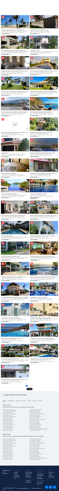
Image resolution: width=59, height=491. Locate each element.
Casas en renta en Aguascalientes (9, 438)
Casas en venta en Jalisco (7, 419)
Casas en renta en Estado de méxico (9, 445)
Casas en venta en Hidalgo (34, 417)
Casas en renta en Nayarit (34, 449)
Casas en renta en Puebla (7, 452)
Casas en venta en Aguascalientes (9, 409)
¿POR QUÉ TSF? (51, 472)
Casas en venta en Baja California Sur (9, 411)
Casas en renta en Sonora (34, 455)
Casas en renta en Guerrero (7, 447)
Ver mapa (29, 389)
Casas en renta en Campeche (35, 440)
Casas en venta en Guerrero (8, 417)
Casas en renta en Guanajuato (35, 445)
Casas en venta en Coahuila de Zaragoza (37, 413)
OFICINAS (16, 473)
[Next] (34, 385)
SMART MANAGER (29, 473)
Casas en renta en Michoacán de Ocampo (37, 448)
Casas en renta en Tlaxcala (8, 458)
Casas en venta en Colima (7, 415)
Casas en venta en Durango (34, 415)
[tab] (13, 27)
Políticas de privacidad (36, 488)
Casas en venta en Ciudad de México (9, 413)
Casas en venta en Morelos (7, 420)
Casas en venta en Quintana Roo (9, 424)
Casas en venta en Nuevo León (8, 422)
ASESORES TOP (28, 480)
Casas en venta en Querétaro (35, 423)
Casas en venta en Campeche (35, 411)
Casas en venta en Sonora (34, 426)
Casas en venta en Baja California (36, 409)
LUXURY (4, 472)
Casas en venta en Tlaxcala (8, 428)
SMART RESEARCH (29, 472)
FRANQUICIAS (16, 475)
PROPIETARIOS (5, 473)
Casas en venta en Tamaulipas (35, 427)
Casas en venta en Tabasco (8, 427)
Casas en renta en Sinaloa (7, 455)
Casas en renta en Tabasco (8, 456)
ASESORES (16, 472)
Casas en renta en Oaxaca (34, 451)
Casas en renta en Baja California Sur (9, 440)
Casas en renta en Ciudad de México (9, 442)
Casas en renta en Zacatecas (35, 459)
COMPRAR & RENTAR (6, 470)
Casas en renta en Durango (34, 444)
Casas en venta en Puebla (7, 423)
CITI (15, 478)
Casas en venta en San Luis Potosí (36, 424)
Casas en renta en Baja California (36, 438)
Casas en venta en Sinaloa (7, 426)
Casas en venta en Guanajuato (35, 416)
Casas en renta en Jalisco (7, 448)
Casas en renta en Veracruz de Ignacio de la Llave (38, 458)
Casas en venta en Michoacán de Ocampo (37, 419)
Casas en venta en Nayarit (34, 420)
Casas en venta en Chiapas (8, 412)
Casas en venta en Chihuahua (35, 412)
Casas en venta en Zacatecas (35, 430)
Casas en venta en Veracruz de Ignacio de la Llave (38, 428)
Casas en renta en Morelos (7, 449)
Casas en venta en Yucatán (8, 430)
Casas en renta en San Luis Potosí (35, 453)
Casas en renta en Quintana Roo (8, 453)
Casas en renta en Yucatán (8, 459)
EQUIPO (50, 473)
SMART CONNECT (40, 482)
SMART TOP (39, 484)
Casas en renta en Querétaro (35, 452)
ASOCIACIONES (17, 477)
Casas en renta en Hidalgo (34, 447)
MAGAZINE (51, 475)
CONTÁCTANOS (51, 477)
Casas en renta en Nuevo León (8, 451)
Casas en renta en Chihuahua (35, 441)
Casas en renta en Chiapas (8, 441)
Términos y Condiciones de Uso (22, 488)
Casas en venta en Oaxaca (34, 422)
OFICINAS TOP (28, 482)
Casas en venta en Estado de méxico (9, 416)
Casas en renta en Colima (7, 444)
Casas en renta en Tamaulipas (35, 456)
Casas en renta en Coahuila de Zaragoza (37, 442)
